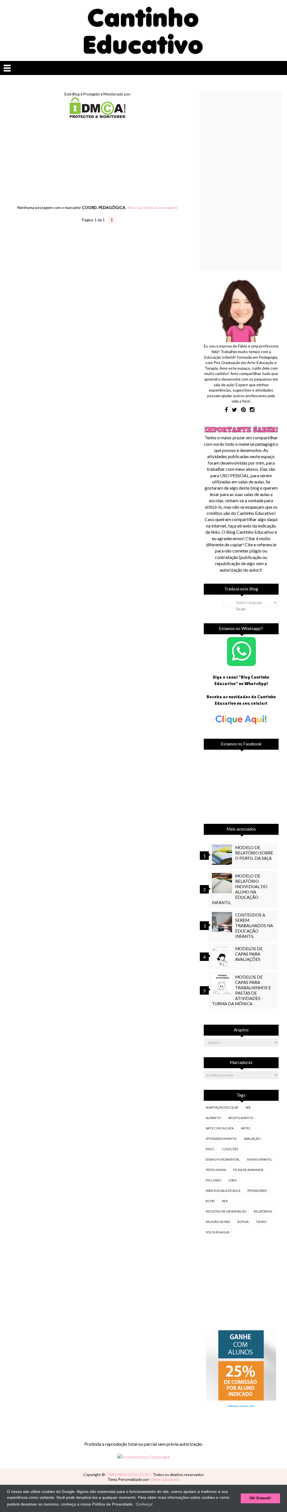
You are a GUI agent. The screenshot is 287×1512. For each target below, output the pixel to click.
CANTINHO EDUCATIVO (129, 1474)
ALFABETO (213, 1118)
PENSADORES (257, 1190)
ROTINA (243, 1222)
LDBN (232, 1180)
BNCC (210, 1149)
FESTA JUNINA (216, 1170)
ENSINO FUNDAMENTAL (223, 1159)
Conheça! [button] (144, 1504)
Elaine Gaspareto (165, 1479)
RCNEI (210, 1201)
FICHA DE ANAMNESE (248, 1170)
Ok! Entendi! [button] (260, 1498)
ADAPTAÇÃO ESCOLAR (222, 1107)
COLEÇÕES (230, 1149)
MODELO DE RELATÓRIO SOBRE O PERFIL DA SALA (254, 853)
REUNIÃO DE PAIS (218, 1222)
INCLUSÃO (213, 1180)
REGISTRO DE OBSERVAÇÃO (226, 1211)
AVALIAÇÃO (252, 1138)
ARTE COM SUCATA (219, 1128)
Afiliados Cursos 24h (241, 1406)
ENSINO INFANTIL (259, 1159)
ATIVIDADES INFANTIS (221, 1138)
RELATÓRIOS (263, 1211)
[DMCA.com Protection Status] (98, 116)
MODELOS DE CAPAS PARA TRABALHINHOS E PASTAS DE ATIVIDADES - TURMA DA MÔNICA (241, 990)
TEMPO (261, 1222)
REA (225, 1201)
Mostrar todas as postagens (153, 207)
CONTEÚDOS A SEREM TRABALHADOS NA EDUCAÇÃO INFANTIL (254, 925)
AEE (248, 1107)
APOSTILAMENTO (240, 1118)
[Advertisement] (97, 167)
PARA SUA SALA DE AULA (223, 1190)
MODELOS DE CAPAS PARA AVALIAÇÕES (249, 954)
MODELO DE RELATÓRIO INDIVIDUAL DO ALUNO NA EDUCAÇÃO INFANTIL (239, 889)
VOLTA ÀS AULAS (218, 1232)
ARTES (245, 1128)
